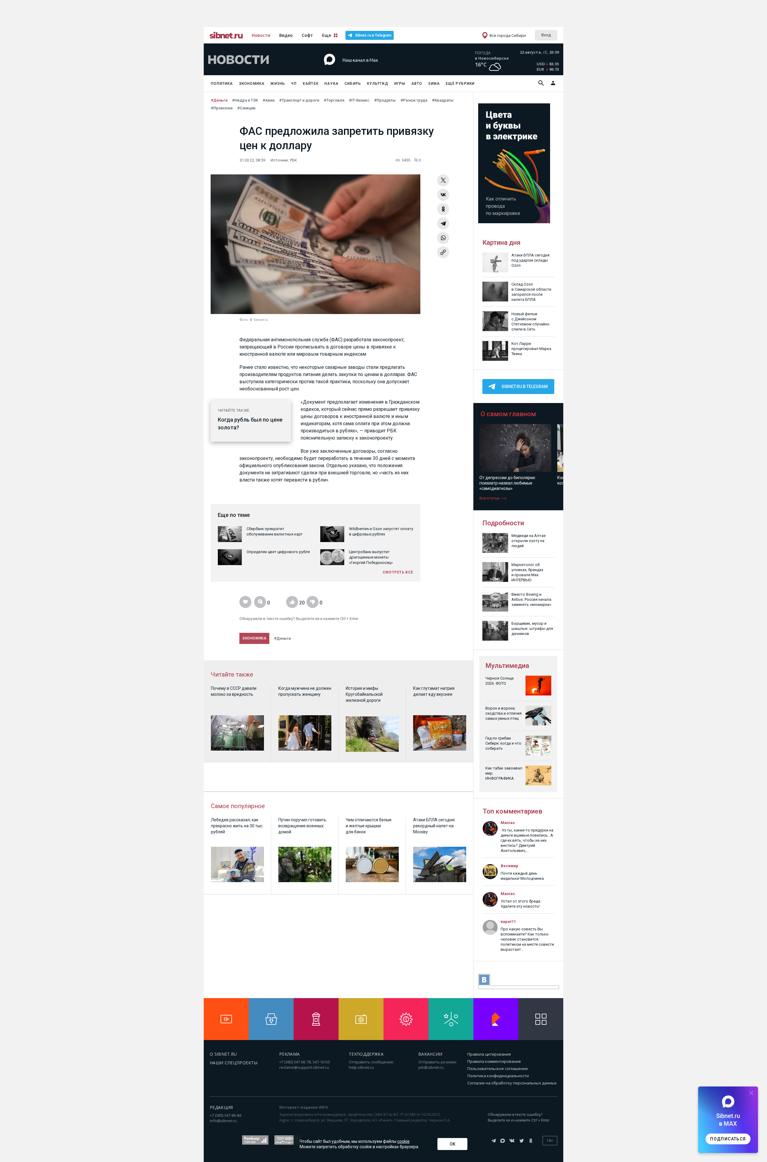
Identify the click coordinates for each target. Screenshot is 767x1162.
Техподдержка (366, 1054)
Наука (331, 84)
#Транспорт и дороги (299, 100)
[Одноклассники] (443, 209)
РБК (293, 160)
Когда (225, 419)
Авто (416, 84)
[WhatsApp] (443, 238)
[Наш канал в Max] (372, 69)
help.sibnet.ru (361, 1067)
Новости (261, 35)
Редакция (221, 1107)
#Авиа (268, 100)
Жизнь (278, 84)
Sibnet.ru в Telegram (373, 35)
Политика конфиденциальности (498, 1075)
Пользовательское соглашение (497, 1068)
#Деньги (219, 100)
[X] (443, 180)
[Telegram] (443, 224)
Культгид (377, 84)
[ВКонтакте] (443, 195)
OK (452, 1144)
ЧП (293, 84)
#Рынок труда (414, 100)
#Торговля (334, 100)
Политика (222, 84)
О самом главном (508, 414)
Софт (307, 35)
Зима (434, 84)
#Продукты (385, 100)
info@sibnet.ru (223, 1120)
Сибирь (353, 84)
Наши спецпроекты (234, 1063)
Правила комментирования (494, 1061)
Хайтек (310, 84)
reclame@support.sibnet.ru (304, 1067)
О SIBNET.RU (223, 1054)
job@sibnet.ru (431, 1067)
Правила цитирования (489, 1054)
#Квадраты (443, 100)
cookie (403, 1141)
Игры (399, 84)
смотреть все (398, 572)
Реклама (289, 1054)
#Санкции (246, 108)
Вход (546, 34)
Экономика (252, 84)
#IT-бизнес (359, 100)
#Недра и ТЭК (245, 100)
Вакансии (430, 1054)
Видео (286, 35)
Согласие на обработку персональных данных (512, 1083)
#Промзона (221, 108)
